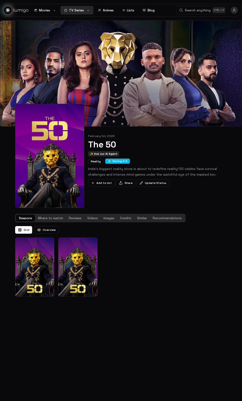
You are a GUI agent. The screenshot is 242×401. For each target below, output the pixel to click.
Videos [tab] (92, 218)
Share (129, 183)
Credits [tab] (125, 218)
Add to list (104, 183)
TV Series (76, 10)
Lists (130, 10)
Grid (26, 230)
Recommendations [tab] (167, 218)
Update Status (155, 183)
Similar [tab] (142, 218)
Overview (49, 230)
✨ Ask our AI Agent (103, 154)
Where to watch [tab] (50, 218)
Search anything (204, 10)
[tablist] (100, 218)
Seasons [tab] (25, 218)
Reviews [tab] (75, 218)
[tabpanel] (121, 261)
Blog (151, 10)
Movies (44, 10)
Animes (108, 10)
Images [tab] (109, 218)
